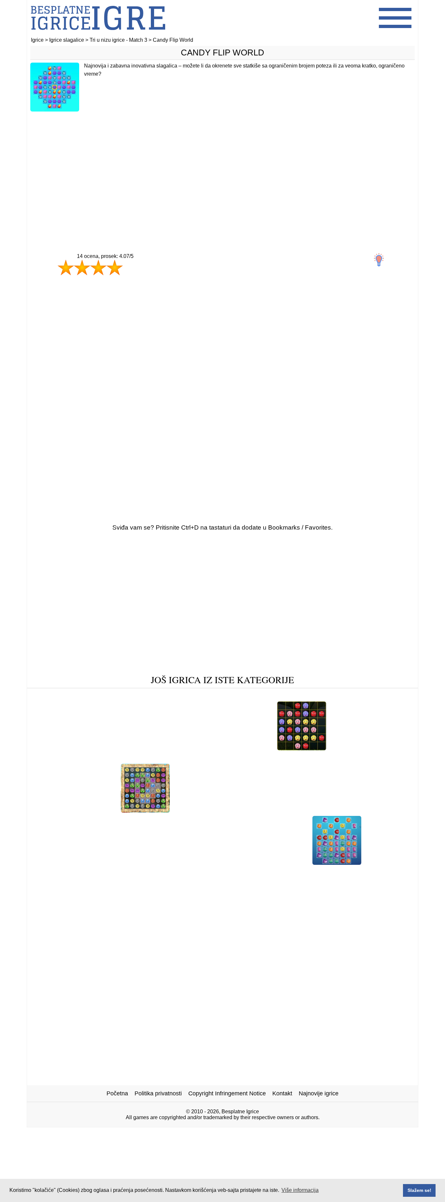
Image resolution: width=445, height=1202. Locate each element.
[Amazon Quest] (145, 810)
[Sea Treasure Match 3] (198, 748)
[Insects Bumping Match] (82, 810)
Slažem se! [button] (419, 1190)
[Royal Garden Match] (160, 862)
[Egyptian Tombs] (80, 758)
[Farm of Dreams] (102, 862)
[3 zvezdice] (98, 267)
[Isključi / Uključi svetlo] (378, 259)
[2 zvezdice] (82, 267)
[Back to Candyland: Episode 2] (342, 758)
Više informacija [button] (300, 1190)
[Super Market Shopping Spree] (122, 696)
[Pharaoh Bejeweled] (136, 758)
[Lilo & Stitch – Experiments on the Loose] (251, 862)
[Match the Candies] (301, 748)
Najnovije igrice (318, 1093)
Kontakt (282, 1093)
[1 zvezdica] (66, 267)
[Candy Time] (253, 748)
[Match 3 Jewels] (382, 696)
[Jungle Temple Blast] (300, 810)
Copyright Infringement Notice (227, 1093)
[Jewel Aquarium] (336, 862)
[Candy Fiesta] (55, 696)
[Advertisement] (222, 168)
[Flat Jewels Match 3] (363, 810)
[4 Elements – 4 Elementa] (127, 748)
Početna (117, 1093)
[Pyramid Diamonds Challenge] (265, 696)
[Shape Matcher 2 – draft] (365, 748)
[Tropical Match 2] (236, 758)
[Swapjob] (280, 758)
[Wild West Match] (194, 696)
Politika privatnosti (158, 1093)
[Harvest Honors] (244, 810)
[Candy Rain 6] (195, 810)
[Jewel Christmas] (64, 748)
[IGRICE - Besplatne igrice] (98, 34)
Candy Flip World (222, 52)
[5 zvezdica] (138, 274)
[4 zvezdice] (115, 267)
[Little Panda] (187, 758)
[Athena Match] (333, 696)
